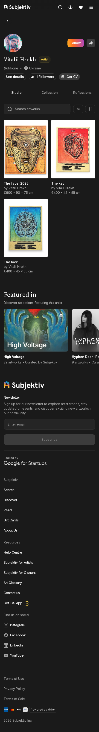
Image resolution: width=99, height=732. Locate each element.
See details (15, 77)
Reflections (82, 92)
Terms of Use (14, 679)
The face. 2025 (16, 183)
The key (57, 183)
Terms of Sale (14, 699)
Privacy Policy (14, 689)
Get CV (72, 77)
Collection (49, 92)
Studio (16, 92)
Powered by (39, 709)
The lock (11, 262)
